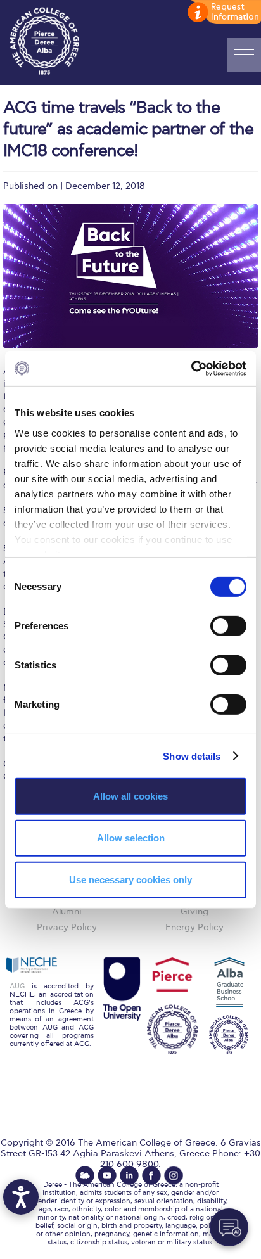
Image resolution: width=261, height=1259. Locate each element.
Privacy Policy (67, 927)
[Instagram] (173, 1175)
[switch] (228, 626)
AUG (17, 986)
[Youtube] (107, 1175)
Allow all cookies (130, 796)
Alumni (67, 911)
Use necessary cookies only (130, 879)
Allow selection (131, 838)
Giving (194, 911)
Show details (191, 755)
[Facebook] (151, 1175)
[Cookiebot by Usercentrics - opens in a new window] (191, 368)
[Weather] (84, 1175)
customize (223, 12)
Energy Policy (194, 927)
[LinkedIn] (129, 1175)
